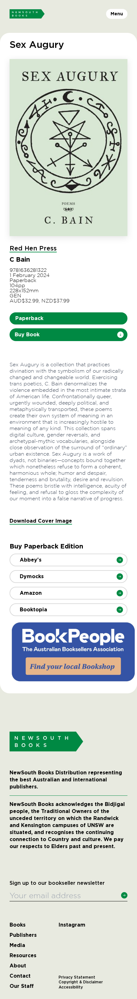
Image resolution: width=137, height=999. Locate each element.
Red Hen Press (33, 248)
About (18, 966)
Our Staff (22, 986)
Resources (23, 955)
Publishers (23, 935)
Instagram (72, 925)
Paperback (29, 318)
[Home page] (27, 14)
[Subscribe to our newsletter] (124, 895)
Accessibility (71, 987)
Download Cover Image (41, 521)
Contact (20, 976)
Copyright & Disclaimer (81, 982)
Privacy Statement (77, 977)
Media (17, 945)
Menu (117, 14)
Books (17, 925)
